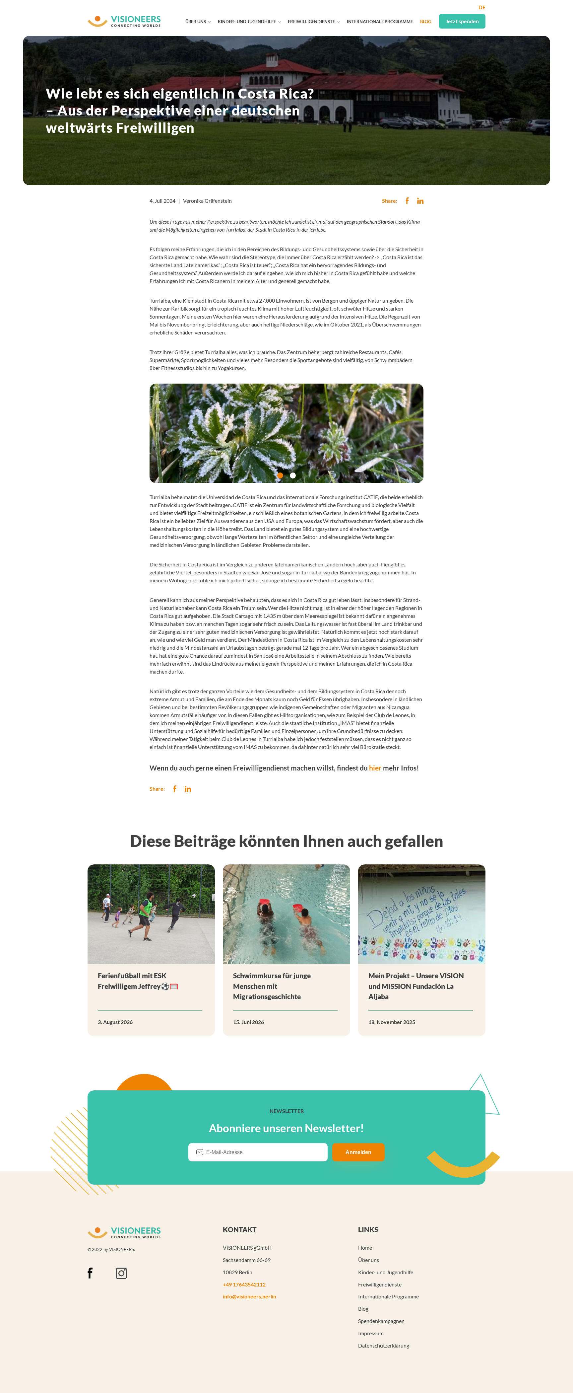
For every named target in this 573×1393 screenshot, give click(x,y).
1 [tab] (280, 475)
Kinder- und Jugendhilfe (247, 21)
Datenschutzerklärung (383, 1345)
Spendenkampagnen (381, 1321)
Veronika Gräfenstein (207, 200)
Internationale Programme (380, 21)
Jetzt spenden (462, 21)
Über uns (195, 21)
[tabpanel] (286, 433)
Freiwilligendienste (311, 21)
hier (375, 768)
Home (365, 1247)
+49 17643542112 (244, 1284)
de (481, 7)
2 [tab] (293, 475)
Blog (425, 21)
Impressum (371, 1333)
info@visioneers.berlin (249, 1296)
